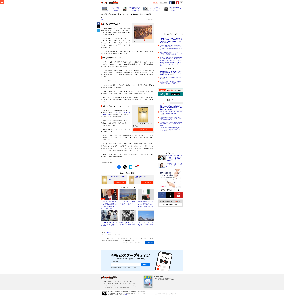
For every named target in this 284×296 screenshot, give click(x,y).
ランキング (104, 281)
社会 (115, 281)
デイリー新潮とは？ (105, 285)
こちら (125, 294)
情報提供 (155, 3)
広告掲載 (113, 285)
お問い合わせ (119, 285)
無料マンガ (123, 283)
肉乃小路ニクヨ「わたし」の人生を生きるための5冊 (171, 78)
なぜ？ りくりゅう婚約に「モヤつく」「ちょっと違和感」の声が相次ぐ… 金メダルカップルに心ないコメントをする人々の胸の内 (171, 53)
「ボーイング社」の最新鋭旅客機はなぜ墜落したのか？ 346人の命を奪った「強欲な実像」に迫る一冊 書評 (171, 129)
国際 (102, 19)
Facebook (162, 193)
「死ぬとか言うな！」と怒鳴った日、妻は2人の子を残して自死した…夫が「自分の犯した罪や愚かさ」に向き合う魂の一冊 (171, 118)
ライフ (136, 281)
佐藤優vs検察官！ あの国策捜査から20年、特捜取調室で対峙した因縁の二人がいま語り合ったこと (171, 73)
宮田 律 (109, 179)
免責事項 (138, 285)
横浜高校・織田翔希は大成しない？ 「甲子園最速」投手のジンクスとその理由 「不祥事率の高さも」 (171, 64)
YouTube (178, 193)
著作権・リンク (127, 285)
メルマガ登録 (163, 3)
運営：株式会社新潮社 (125, 287)
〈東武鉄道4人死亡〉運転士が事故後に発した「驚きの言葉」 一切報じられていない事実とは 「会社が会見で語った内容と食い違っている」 (171, 40)
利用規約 (113, 267)
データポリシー (115, 287)
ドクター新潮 (131, 283)
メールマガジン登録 (171, 204)
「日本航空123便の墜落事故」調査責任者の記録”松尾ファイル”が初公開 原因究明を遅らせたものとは (171, 124)
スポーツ (110, 283)
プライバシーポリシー (106, 287)
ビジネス (103, 283)
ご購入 (133, 285)
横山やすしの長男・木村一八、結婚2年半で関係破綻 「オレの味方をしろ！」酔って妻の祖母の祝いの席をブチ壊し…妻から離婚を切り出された (171, 59)
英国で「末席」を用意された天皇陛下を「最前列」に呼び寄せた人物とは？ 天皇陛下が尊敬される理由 (171, 107)
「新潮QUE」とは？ (179, 86)
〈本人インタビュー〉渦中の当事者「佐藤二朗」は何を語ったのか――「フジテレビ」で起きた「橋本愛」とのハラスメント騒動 (171, 82)
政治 (119, 281)
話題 (110, 281)
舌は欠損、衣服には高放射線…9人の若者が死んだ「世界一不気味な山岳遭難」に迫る (171, 113)
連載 (116, 283)
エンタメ (129, 281)
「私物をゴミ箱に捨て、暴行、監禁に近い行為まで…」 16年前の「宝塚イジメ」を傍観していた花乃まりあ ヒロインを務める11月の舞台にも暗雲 (171, 47)
